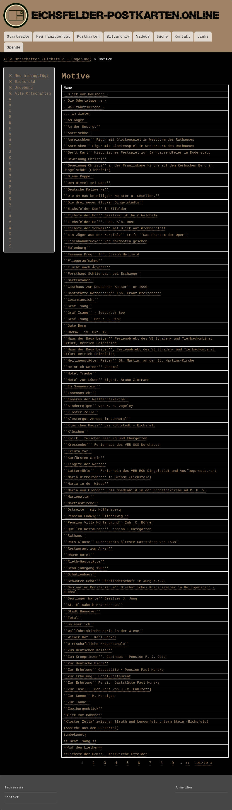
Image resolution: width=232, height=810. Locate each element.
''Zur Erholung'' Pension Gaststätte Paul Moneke (112, 683)
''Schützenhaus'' (80, 575)
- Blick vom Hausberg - (86, 94)
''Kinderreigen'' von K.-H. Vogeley (98, 406)
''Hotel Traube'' (80, 374)
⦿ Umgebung (21, 88)
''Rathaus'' (75, 536)
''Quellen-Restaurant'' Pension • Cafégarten (107, 529)
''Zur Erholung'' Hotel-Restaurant (97, 676)
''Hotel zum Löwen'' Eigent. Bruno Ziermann (106, 380)
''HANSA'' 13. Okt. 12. (86, 332)
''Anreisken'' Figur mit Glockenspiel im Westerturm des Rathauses (129, 146)
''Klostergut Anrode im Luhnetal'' (97, 419)
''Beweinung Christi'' (85, 159)
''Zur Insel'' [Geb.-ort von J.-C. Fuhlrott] (107, 689)
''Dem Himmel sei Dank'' (87, 183)
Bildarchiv (118, 36)
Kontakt (183, 36)
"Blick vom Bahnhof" (83, 715)
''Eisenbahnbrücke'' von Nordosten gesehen (105, 241)
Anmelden (184, 788)
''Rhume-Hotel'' (79, 555)
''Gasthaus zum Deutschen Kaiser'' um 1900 (105, 287)
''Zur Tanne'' (77, 702)
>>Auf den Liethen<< (83, 748)
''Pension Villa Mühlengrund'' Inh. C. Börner (108, 523)
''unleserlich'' (79, 624)
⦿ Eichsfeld (22, 82)
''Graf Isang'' (78, 306)
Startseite (18, 36)
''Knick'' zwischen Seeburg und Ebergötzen (105, 438)
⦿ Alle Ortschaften (30, 94)
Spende (13, 47)
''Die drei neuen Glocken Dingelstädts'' (103, 203)
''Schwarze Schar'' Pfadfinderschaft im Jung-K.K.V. (115, 581)
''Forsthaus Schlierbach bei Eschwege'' (102, 274)
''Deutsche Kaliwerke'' (86, 190)
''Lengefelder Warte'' (85, 464)
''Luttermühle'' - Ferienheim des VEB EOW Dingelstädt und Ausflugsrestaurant (140, 471)
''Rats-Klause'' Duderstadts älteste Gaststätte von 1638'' (122, 542)
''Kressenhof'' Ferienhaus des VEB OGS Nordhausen (113, 445)
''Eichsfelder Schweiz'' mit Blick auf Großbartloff (115, 228)
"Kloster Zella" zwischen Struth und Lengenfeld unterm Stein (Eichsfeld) (136, 722)
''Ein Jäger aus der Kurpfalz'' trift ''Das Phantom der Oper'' (126, 235)
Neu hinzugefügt (53, 36)
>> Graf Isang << (80, 741)
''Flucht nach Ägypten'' (87, 267)
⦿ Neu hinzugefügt (29, 76)
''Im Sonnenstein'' (82, 386)
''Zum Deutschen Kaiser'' (88, 650)
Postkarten (88, 36)
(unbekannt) (75, 735)
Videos (143, 36)
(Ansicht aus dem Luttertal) (91, 728)
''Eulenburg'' (77, 248)
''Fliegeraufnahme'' (83, 261)
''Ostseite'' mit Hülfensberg (92, 510)
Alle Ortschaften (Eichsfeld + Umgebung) (47, 59)
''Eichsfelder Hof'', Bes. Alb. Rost (99, 222)
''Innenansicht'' (80, 393)
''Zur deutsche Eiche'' (86, 663)
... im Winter (77, 114)
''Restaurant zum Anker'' (88, 549)
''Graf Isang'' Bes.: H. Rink (92, 319)
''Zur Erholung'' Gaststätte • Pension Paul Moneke (114, 670)
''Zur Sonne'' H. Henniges (89, 696)
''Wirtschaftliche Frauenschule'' (96, 644)
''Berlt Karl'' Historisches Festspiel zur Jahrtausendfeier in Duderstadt (137, 153)
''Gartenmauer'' (79, 280)
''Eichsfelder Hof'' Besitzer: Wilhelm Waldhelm (110, 215)
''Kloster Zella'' (81, 412)
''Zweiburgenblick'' (83, 709)
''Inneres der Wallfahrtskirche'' (96, 399)
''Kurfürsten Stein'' (84, 458)
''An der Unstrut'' (82, 127)
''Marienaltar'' (79, 497)
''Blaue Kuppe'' (79, 176)
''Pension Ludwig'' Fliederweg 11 (96, 516)
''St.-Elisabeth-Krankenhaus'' (93, 605)
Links (203, 36)
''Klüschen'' (76, 432)
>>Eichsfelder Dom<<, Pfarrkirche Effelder (105, 754)
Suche (162, 36)
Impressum (14, 788)
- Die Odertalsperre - (85, 101)
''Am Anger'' (76, 120)
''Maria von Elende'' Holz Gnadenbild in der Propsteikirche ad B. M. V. (135, 490)
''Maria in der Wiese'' (86, 484)
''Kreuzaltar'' (78, 451)
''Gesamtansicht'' (81, 300)
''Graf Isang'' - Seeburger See (94, 313)
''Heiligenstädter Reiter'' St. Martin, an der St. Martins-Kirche (129, 361)
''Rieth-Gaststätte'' (84, 562)
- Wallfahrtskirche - (84, 107)
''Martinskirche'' (81, 503)
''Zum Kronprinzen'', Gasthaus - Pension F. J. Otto (115, 657)
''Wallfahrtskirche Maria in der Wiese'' (103, 631)
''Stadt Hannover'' (82, 611)
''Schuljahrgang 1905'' (86, 568)
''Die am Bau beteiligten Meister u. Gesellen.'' (112, 196)
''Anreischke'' (78, 133)
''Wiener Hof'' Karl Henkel (90, 637)
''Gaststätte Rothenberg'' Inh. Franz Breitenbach (113, 293)
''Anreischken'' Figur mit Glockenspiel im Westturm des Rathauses (129, 140)
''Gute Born (75, 326)
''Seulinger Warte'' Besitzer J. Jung (100, 599)
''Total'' (73, 618)
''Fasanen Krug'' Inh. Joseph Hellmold (101, 254)
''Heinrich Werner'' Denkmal (91, 367)
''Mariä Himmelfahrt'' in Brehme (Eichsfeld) (107, 477)
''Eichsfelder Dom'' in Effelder (95, 209)
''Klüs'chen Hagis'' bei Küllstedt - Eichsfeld (109, 425)
